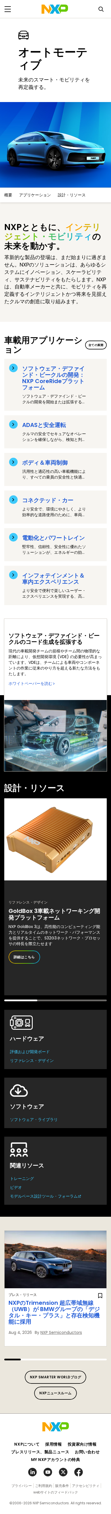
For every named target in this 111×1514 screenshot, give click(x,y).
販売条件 (62, 1485)
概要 (8, 195)
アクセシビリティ (85, 1485)
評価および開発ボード (30, 1052)
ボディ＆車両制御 (45, 463)
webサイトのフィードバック (55, 1492)
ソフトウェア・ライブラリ (34, 1119)
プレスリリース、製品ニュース (40, 1452)
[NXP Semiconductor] (55, 9)
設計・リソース (72, 195)
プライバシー (21, 1485)
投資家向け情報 (82, 1444)
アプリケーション (35, 195)
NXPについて (27, 1444)
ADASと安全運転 (44, 425)
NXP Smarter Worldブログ (55, 1377)
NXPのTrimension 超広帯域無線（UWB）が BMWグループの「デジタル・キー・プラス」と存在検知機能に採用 (54, 1312)
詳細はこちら (24, 957)
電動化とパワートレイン (53, 538)
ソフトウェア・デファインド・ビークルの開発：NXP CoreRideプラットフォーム (53, 378)
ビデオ (16, 1187)
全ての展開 (96, 345)
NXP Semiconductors (61, 1332)
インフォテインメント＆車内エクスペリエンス (53, 578)
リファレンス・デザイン (32, 1060)
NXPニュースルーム (55, 1393)
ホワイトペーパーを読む (30, 683)
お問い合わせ (87, 1452)
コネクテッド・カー (47, 500)
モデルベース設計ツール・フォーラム (44, 1196)
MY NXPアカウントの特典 (55, 1459)
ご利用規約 (43, 1485)
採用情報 (53, 1444)
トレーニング (22, 1178)
